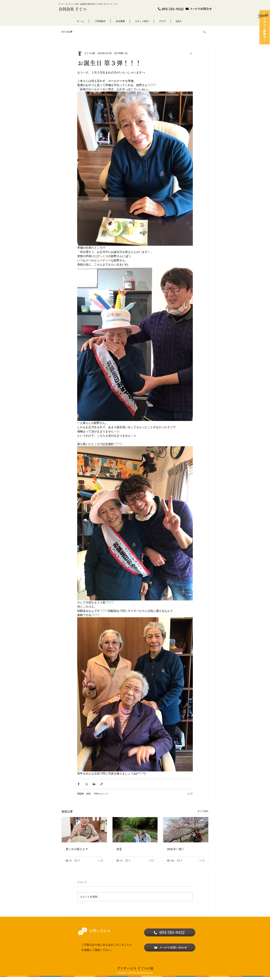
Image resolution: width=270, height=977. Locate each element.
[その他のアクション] (191, 53)
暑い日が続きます (76, 849)
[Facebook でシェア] (78, 784)
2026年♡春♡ (175, 849)
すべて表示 (203, 811)
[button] (204, 32)
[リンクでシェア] (101, 784)
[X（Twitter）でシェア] (86, 784)
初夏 (119, 849)
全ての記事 (67, 31)
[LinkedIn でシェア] (93, 784)
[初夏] (135, 829)
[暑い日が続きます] (84, 829)
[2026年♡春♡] (185, 829)
